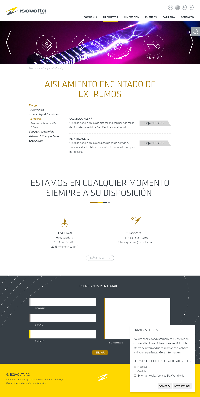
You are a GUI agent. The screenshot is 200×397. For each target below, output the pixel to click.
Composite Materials (46, 48)
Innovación (131, 17)
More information (169, 352)
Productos (110, 17)
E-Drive (34, 127)
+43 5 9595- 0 (137, 233)
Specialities (154, 48)
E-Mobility (57, 68)
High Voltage (37, 109)
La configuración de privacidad (30, 383)
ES (170, 7)
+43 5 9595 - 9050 (137, 237)
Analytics (142, 371)
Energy (82, 48)
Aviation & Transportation (118, 48)
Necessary (143, 366)
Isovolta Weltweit (177, 5)
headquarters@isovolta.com (137, 242)
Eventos (151, 17)
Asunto (39, 341)
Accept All (165, 385)
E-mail (39, 324)
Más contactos (100, 258)
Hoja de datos (154, 123)
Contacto (187, 17)
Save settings (182, 385)
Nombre (40, 308)
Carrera (169, 17)
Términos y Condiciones (29, 379)
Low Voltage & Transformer (45, 114)
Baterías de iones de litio (43, 123)
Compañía (90, 17)
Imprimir (10, 379)
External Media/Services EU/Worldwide (160, 375)
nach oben (103, 377)
